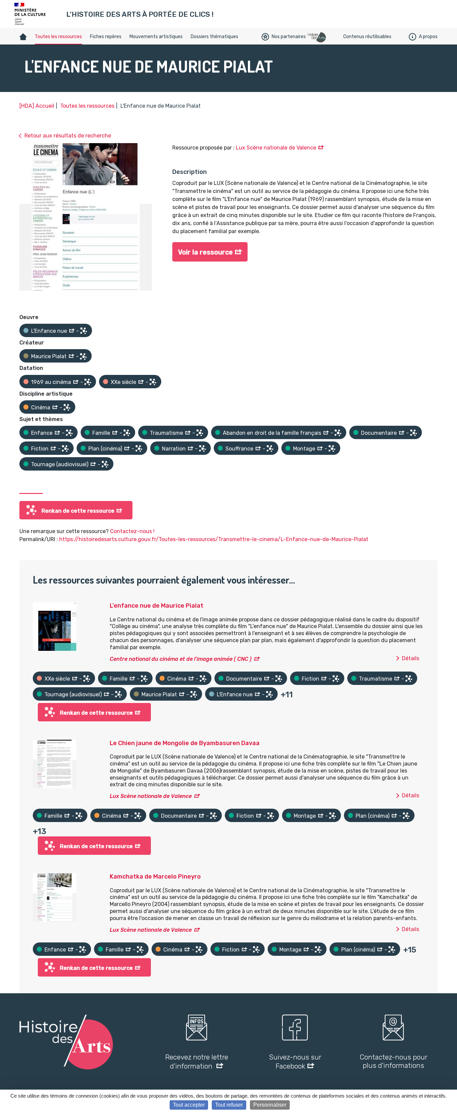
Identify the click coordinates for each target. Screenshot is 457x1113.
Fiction (40, 448)
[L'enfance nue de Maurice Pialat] (54, 626)
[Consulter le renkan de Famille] (126, 432)
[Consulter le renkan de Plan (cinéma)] (138, 448)
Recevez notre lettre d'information (196, 1061)
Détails (410, 658)
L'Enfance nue (49, 331)
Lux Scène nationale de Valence (276, 147)
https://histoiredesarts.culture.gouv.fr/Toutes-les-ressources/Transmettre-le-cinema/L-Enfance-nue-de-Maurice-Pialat (213, 539)
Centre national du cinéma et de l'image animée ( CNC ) (181, 659)
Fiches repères (105, 36)
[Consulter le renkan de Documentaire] (413, 432)
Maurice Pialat (49, 356)
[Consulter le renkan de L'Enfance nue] (83, 330)
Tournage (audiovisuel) (59, 464)
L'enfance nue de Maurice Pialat (156, 605)
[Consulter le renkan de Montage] (332, 448)
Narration (174, 448)
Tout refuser (229, 1105)
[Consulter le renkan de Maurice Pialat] (83, 356)
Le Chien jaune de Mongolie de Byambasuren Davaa (185, 743)
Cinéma (40, 407)
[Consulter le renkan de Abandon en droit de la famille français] (338, 432)
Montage (304, 448)
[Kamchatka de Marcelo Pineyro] (54, 897)
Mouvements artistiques (156, 36)
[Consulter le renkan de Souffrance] (270, 448)
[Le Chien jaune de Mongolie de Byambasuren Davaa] (54, 763)
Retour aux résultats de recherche (67, 135)
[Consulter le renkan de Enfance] (69, 432)
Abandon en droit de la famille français (272, 433)
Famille (101, 433)
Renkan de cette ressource (77, 511)
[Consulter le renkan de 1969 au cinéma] (87, 382)
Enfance (42, 433)
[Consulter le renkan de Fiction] (65, 448)
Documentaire (379, 433)
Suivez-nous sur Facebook (295, 1061)
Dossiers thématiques (214, 36)
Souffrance (239, 448)
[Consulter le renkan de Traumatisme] (199, 432)
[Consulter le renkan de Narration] (202, 448)
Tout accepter (189, 1105)
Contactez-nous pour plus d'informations (393, 1061)
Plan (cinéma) (105, 448)
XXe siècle (123, 382)
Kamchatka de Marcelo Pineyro (155, 876)
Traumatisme (166, 433)
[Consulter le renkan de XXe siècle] (153, 382)
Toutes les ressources (58, 36)
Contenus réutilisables (367, 36)
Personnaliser (269, 1105)
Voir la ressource (205, 252)
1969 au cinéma (51, 382)
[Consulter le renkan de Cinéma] (67, 407)
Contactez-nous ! (132, 531)
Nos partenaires (289, 36)
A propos (428, 36)
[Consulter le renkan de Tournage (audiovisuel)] (105, 464)
